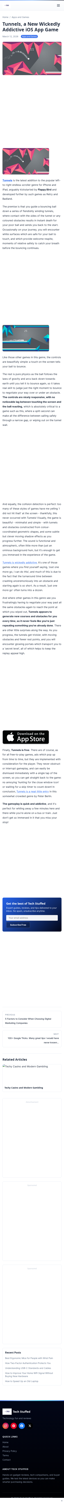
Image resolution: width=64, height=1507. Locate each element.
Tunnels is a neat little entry (32, 791)
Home (5, 1442)
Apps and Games (29, 36)
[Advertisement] (32, 112)
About (5, 1446)
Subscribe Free (18, 924)
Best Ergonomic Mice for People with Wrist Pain (29, 1358)
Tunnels (7, 180)
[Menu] (58, 5)
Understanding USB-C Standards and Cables (28, 1368)
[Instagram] (5, 1426)
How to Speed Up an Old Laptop (21, 1381)
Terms (5, 1455)
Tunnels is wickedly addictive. (19, 562)
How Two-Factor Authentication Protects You (28, 1363)
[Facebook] (22, 1426)
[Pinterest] (14, 1426)
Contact (6, 1459)
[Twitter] (30, 1426)
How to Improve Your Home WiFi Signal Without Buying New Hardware (29, 1374)
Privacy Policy (9, 1451)
